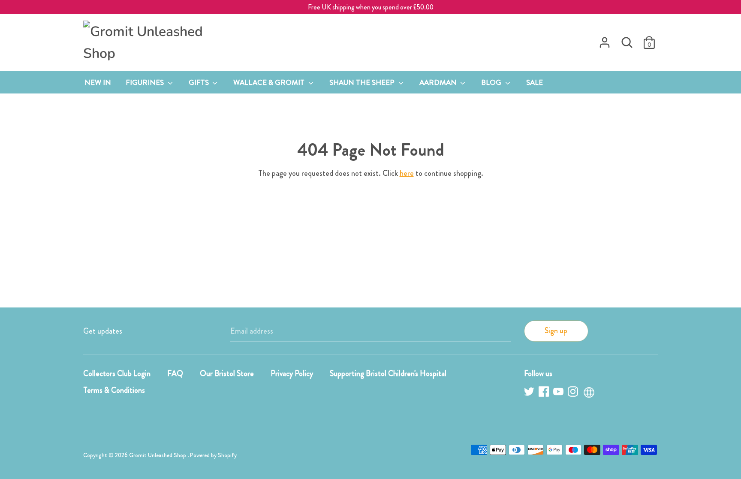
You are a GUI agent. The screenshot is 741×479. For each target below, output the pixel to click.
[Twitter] (530, 393)
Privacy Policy (292, 373)
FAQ (175, 373)
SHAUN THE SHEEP (362, 82)
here (407, 173)
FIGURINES (146, 82)
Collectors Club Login (117, 373)
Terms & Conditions (114, 390)
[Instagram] (574, 393)
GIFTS (200, 82)
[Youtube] (559, 393)
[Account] (604, 39)
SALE (534, 82)
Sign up (556, 330)
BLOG (492, 82)
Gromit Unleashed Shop (158, 455)
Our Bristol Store (227, 373)
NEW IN (97, 82)
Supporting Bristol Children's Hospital (388, 373)
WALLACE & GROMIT (269, 82)
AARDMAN (438, 82)
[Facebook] (545, 393)
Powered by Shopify (213, 455)
